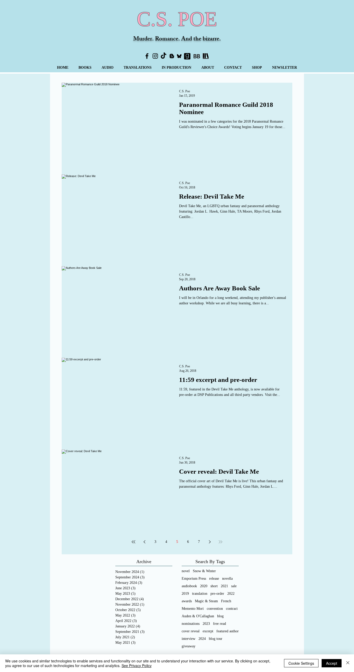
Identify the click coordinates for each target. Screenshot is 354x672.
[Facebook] (147, 56)
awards (187, 601)
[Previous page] (144, 542)
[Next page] (209, 542)
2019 (185, 594)
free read (219, 624)
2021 (224, 586)
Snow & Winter (204, 571)
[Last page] (220, 542)
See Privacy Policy (137, 665)
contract (232, 609)
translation (199, 594)
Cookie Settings (301, 663)
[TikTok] (163, 56)
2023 (206, 624)
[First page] (133, 542)
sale (234, 586)
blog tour (215, 639)
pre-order (217, 594)
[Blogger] (171, 56)
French (226, 601)
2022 (231, 594)
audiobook (189, 586)
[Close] (348, 663)
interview (188, 639)
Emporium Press (194, 578)
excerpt (208, 631)
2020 (203, 586)
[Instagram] (155, 56)
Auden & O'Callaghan (198, 616)
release (214, 578)
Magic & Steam (206, 601)
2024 (202, 639)
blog (220, 616)
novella (227, 578)
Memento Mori (193, 609)
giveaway (188, 646)
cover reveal (191, 631)
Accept (331, 663)
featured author (227, 631)
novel (186, 571)
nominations (191, 624)
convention (215, 609)
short (214, 586)
